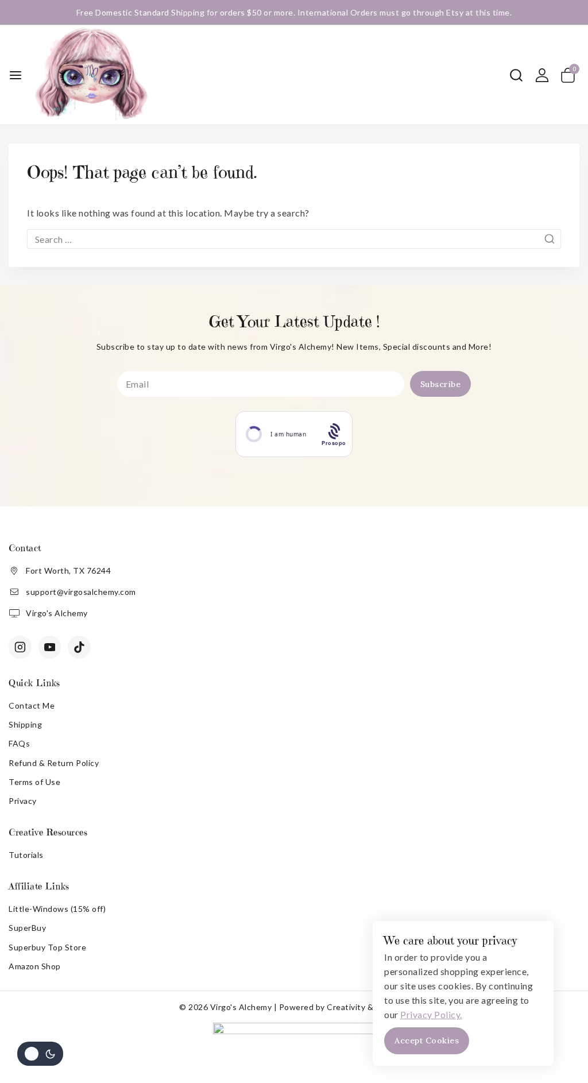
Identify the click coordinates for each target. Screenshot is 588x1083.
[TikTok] (79, 647)
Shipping (25, 724)
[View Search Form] (516, 75)
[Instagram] (20, 647)
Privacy (23, 801)
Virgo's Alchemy (57, 613)
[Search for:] (294, 239)
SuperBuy (27, 928)
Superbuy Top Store (47, 947)
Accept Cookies (426, 1040)
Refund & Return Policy (54, 763)
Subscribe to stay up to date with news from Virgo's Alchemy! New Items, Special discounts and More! (294, 346)
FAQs (19, 743)
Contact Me (32, 705)
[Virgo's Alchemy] (91, 75)
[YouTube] (49, 647)
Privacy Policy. (431, 1014)
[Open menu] (15, 75)
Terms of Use (34, 782)
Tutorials (26, 855)
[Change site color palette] (40, 1054)
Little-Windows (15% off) (57, 909)
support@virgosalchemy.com (81, 592)
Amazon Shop (35, 966)
